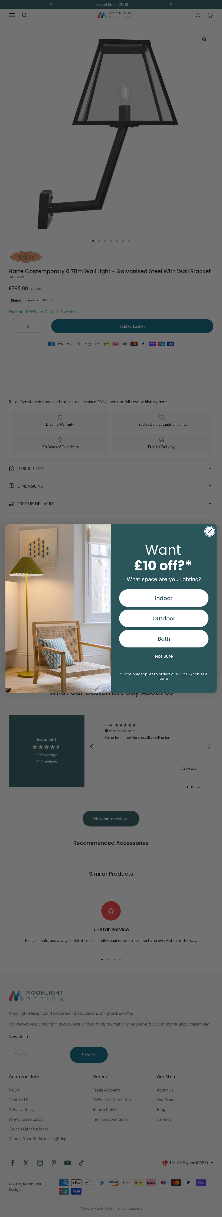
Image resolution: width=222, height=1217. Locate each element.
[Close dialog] (209, 531)
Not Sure (164, 656)
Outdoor (163, 618)
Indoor (163, 598)
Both (164, 639)
